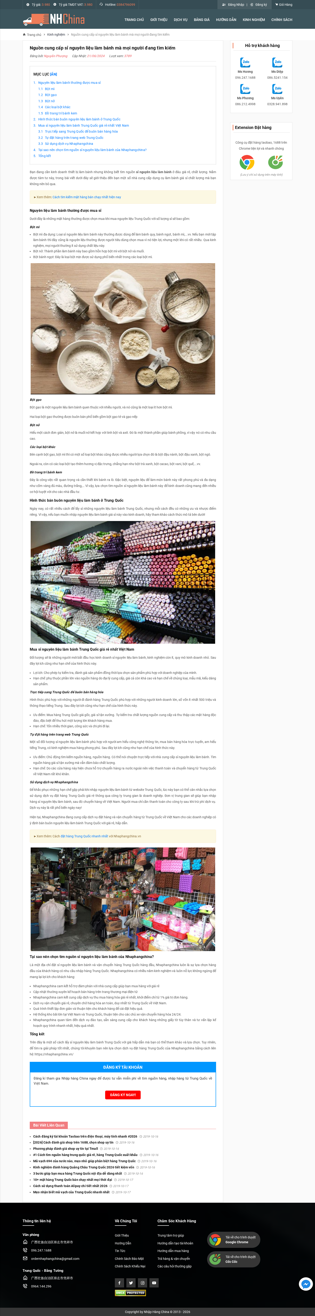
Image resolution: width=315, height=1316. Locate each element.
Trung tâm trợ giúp (171, 1235)
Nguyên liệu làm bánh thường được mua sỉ (69, 82)
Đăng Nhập (236, 4)
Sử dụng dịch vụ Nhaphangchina (69, 144)
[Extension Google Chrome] (247, 162)
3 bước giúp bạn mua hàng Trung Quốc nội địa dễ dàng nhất (88, 1173)
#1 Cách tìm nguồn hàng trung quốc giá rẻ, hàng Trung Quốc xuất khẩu (95, 1155)
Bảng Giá (202, 20)
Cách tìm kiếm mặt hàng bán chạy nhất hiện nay (87, 197)
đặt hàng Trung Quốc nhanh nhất (84, 836)
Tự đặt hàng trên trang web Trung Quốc (74, 138)
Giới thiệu (158, 20)
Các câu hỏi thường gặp (175, 1266)
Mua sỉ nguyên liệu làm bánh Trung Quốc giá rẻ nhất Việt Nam (83, 125)
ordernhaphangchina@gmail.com (55, 1259)
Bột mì (50, 89)
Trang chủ (34, 34)
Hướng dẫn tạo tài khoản (175, 1243)
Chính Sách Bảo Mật (129, 1259)
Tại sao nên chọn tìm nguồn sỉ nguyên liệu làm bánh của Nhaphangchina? (92, 150)
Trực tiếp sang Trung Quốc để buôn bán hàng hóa (81, 131)
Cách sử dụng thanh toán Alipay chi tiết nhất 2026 (80, 1186)
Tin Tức (120, 1251)
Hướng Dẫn (226, 20)
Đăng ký (261, 4)
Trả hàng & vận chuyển (174, 1259)
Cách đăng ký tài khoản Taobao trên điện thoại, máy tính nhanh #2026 (95, 1136)
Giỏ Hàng (285, 4)
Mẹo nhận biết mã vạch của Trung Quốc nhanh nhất (81, 1192)
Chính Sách (281, 20)
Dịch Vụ (180, 20)
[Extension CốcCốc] (275, 162)
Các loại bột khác (57, 107)
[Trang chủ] (54, 19)
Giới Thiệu (122, 1235)
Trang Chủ (134, 20)
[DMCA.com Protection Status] (130, 1293)
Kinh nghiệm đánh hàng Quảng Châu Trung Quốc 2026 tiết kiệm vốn (94, 1167)
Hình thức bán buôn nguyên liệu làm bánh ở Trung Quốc (79, 119)
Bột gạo (51, 95)
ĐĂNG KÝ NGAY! (123, 1095)
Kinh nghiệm (254, 20)
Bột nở (50, 101)
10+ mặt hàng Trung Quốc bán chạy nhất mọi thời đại (83, 1180)
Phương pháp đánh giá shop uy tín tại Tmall (76, 1148)
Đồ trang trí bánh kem (61, 113)
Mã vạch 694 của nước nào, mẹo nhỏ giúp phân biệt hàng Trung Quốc (94, 1161)
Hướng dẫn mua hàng (173, 1251)
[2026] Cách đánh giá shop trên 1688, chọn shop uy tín (83, 1142)
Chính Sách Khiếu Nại (130, 1266)
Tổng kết (44, 156)
